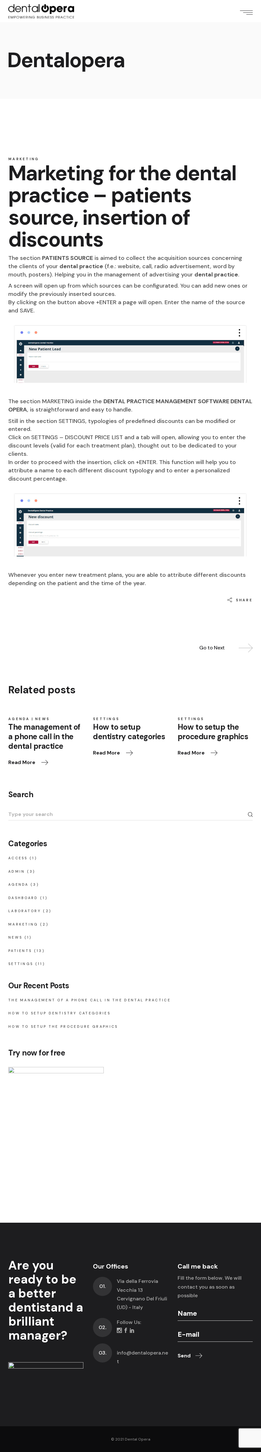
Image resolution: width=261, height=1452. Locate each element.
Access (18, 858)
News (42, 719)
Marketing (23, 159)
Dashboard (23, 898)
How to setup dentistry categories (59, 1013)
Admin (16, 871)
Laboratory (24, 911)
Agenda (19, 719)
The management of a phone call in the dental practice (89, 1000)
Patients (20, 950)
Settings (106, 719)
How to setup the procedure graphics (63, 1026)
